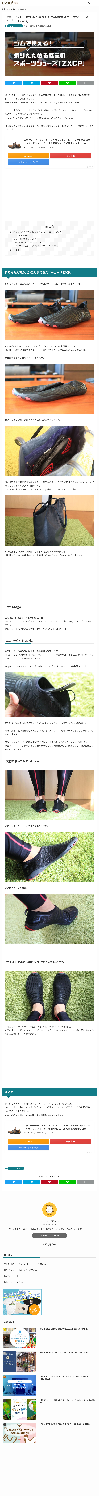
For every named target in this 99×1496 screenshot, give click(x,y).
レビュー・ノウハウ (15, 26)
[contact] (54, 1244)
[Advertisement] (49, 194)
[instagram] (49, 1244)
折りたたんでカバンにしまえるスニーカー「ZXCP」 (38, 231)
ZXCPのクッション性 (28, 238)
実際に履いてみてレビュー (30, 242)
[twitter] (45, 1244)
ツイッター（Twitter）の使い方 (21, 1269)
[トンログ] (10, 3)
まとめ (16, 249)
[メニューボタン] (96, 3)
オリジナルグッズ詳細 (49, 1235)
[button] (13, 83)
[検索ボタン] (90, 3)
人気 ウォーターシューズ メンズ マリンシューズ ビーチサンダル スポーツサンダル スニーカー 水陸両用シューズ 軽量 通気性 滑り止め (57, 141)
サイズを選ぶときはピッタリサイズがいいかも (38, 245)
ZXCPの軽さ (24, 235)
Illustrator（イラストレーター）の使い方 (26, 1263)
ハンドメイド (12, 1275)
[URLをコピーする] (85, 83)
